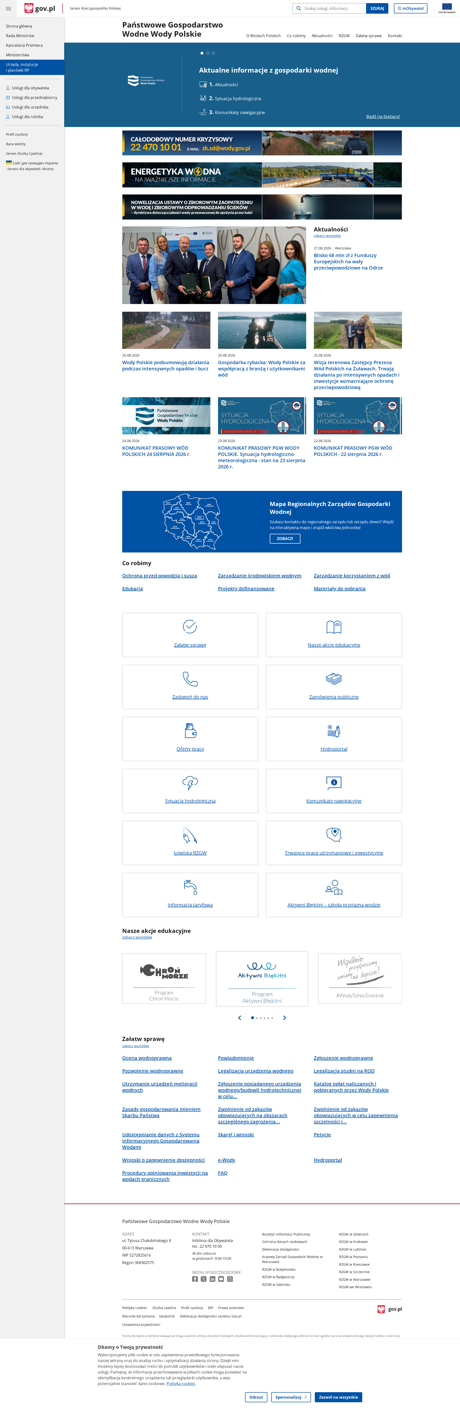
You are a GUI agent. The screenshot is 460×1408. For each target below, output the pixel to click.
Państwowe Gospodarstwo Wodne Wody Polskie (172, 29)
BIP (210, 1307)
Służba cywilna (164, 1307)
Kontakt (395, 35)
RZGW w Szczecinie (354, 1272)
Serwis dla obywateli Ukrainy (32, 166)
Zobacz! (285, 538)
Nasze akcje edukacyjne (334, 645)
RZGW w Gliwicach (353, 1234)
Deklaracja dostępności (280, 1249)
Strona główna (24, 26)
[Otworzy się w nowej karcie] (195, 1279)
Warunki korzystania (138, 1316)
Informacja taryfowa (190, 905)
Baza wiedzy (16, 144)
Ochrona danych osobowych (284, 1241)
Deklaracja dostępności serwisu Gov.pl (211, 1316)
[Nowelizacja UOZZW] (262, 207)
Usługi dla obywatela (30, 88)
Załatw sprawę (369, 35)
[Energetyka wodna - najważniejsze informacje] (262, 175)
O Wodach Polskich (263, 35)
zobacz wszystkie (327, 235)
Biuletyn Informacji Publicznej (286, 1234)
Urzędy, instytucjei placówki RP (22, 67)
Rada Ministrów (20, 35)
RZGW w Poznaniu (353, 1256)
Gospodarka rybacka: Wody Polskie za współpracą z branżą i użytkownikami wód (261, 368)
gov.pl (395, 1315)
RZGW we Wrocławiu (355, 1287)
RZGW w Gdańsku (276, 1284)
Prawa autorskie (231, 1307)
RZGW (344, 35)
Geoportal (167, 1316)
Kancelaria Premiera (24, 45)
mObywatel (413, 9)
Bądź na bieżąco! (383, 116)
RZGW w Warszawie (354, 1279)
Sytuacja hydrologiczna (190, 801)
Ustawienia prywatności (141, 1324)
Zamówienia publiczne (334, 697)
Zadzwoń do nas (190, 697)
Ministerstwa (17, 54)
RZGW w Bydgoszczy (278, 1277)
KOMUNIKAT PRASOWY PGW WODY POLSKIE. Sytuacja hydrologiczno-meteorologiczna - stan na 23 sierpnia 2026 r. (261, 457)
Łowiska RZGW (190, 853)
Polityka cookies (134, 1307)
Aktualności (322, 35)
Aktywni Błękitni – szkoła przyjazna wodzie (334, 905)
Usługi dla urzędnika (29, 107)
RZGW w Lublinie (352, 1249)
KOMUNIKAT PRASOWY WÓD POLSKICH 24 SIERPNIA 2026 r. (156, 451)
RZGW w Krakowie (353, 1241)
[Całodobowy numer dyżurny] (262, 143)
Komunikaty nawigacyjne (334, 801)
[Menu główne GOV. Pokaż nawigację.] (8, 8)
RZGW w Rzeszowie (354, 1264)
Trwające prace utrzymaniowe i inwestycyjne (334, 853)
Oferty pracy (190, 749)
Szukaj (377, 8)
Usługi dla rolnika (27, 116)
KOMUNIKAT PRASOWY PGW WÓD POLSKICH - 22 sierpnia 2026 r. (353, 451)
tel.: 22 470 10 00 (207, 1246)
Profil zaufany (17, 134)
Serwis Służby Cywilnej (24, 153)
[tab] (202, 53)
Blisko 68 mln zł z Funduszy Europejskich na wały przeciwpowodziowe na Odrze (348, 261)
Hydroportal (334, 749)
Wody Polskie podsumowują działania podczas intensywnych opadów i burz (165, 365)
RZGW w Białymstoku (279, 1269)
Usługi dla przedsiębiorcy (34, 97)
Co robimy (296, 35)
